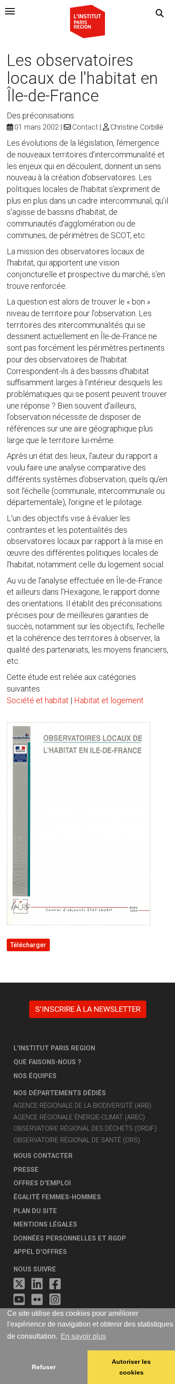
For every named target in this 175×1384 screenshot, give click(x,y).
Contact (85, 127)
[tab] (10, 11)
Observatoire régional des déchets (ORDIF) (85, 1128)
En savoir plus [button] (83, 1336)
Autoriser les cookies (131, 1367)
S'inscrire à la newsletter (87, 1009)
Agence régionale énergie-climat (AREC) (79, 1117)
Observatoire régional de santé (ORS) (76, 1140)
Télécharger (28, 945)
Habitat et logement (109, 700)
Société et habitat (38, 700)
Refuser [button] (44, 1367)
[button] (160, 13)
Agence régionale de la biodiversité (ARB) (82, 1106)
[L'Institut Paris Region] (87, 21)
